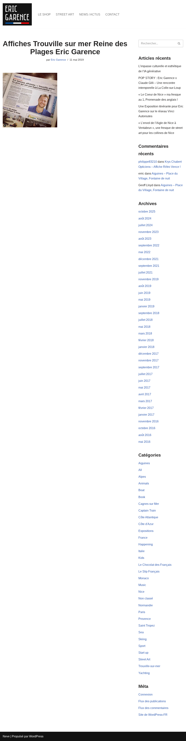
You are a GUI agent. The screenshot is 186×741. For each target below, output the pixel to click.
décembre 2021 (148, 259)
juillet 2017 (145, 374)
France (142, 537)
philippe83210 (147, 161)
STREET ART (65, 14)
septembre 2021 (148, 265)
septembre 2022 (148, 245)
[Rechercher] (179, 43)
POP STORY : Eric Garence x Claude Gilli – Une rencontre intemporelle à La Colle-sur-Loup (159, 82)
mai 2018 (144, 326)
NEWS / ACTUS (89, 14)
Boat (141, 490)
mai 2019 (144, 299)
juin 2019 (144, 292)
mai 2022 (144, 252)
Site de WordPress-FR (152, 714)
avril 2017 (144, 394)
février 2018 (146, 340)
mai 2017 (144, 387)
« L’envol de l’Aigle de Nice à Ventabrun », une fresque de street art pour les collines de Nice (160, 127)
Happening (145, 544)
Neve (6, 736)
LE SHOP (44, 14)
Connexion (145, 694)
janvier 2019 (146, 306)
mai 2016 (144, 441)
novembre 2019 (148, 279)
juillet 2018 (145, 319)
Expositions (145, 530)
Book (141, 497)
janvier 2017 (146, 414)
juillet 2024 (145, 225)
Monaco (143, 578)
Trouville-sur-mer (149, 666)
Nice (141, 591)
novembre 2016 (148, 421)
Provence (144, 618)
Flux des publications (152, 701)
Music (142, 585)
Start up (143, 652)
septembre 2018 (148, 313)
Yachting (144, 673)
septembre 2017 (148, 367)
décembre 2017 (148, 353)
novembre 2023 (148, 231)
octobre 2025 (146, 211)
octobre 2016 (146, 428)
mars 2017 (145, 401)
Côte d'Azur (145, 524)
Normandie (145, 605)
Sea (141, 632)
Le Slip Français (148, 571)
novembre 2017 (148, 360)
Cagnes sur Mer (148, 503)
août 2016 (144, 435)
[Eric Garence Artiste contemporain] (17, 14)
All (140, 469)
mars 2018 (145, 333)
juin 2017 (144, 380)
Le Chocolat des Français (154, 564)
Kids (141, 557)
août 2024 (144, 218)
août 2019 (144, 286)
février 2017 (146, 407)
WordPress (36, 736)
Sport (141, 645)
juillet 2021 (145, 272)
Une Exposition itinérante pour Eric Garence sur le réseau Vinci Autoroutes (160, 111)
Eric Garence (58, 59)
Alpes (142, 476)
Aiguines (144, 463)
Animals (143, 483)
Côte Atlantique (148, 517)
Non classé (145, 598)
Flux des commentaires (153, 708)
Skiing (142, 639)
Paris (141, 612)
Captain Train (147, 510)
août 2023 (144, 238)
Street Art (144, 659)
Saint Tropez (146, 625)
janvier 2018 (146, 346)
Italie (141, 551)
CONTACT (112, 14)
